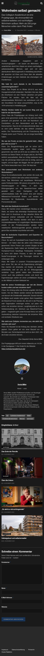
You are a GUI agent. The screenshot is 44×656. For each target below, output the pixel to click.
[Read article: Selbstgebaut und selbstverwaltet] (22, 525)
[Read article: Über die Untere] (22, 467)
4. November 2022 (8, 483)
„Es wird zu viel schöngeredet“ (13, 509)
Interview (6, 534)
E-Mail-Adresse (8, 597)
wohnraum (30, 418)
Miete (29, 415)
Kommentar (6, 562)
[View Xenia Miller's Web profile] (22, 378)
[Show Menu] (2, 3)
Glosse (5, 476)
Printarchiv (31, 650)
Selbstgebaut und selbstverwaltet (14, 538)
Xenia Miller (7, 30)
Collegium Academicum (18, 415)
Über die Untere (7, 480)
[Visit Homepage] (22, 3)
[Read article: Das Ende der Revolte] (22, 439)
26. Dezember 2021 (9, 541)
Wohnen (22, 418)
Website (4, 607)
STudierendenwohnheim (10, 418)
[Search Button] (41, 3)
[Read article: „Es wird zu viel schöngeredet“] (22, 496)
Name (4, 588)
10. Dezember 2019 (20, 30)
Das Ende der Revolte (10, 451)
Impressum (5, 650)
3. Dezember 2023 (8, 454)
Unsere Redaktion (7, 652)
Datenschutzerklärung (18, 650)
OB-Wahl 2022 (7, 505)
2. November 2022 (8, 512)
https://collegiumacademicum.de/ (13, 349)
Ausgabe (6, 447)
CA (7, 415)
